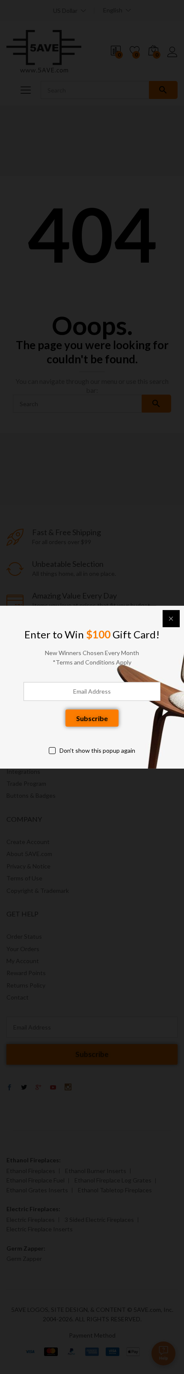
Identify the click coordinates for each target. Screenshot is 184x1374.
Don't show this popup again (97, 750)
